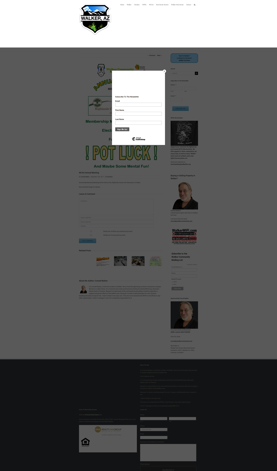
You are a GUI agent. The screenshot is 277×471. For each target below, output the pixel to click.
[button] (194, 4)
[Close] (164, 71)
